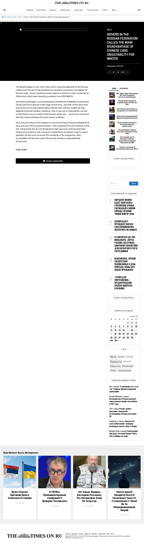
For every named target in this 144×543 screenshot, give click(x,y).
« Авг (111, 340)
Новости (116, 361)
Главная (29, 10)
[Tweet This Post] (113, 72)
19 (115, 334)
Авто (114, 10)
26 (115, 337)
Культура (78, 10)
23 (132, 334)
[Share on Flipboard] (118, 72)
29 (128, 337)
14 (124, 330)
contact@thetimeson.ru (77, 538)
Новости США (127, 361)
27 (119, 337)
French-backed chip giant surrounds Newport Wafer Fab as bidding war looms (123, 433)
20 (120, 334)
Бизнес (53, 10)
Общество (65, 10)
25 (111, 337)
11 (111, 330)
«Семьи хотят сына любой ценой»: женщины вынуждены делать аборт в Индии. (123, 424)
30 (132, 337)
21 (124, 334)
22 (128, 334)
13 (119, 330)
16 (132, 330)
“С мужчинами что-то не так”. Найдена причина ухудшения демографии (123, 389)
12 (115, 330)
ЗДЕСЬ (120, 536)
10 (136, 326)
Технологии (92, 10)
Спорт (105, 10)
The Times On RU (10, 17)
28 (124, 337)
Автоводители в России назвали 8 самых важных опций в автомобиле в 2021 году (123, 401)
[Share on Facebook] (109, 72)
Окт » (117, 340)
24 (136, 334)
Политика (40, 10)
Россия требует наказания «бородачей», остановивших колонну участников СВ (122, 412)
